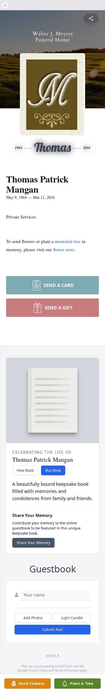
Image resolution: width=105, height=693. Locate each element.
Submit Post (52, 629)
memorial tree (68, 241)
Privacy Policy (38, 670)
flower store (63, 249)
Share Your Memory (33, 542)
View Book (25, 470)
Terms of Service (66, 670)
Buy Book (53, 470)
